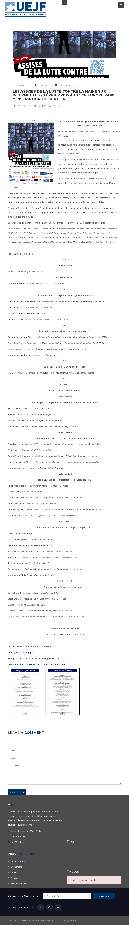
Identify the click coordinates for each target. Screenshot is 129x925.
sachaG (44, 85)
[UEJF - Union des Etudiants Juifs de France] (25, 9)
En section (16, 872)
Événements (77, 85)
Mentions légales (19, 883)
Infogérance (69, 920)
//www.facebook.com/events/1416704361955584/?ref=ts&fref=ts (38, 664)
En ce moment (64, 85)
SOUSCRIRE (104, 896)
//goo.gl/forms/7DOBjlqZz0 (21, 652)
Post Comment (16, 792)
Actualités (15, 878)
